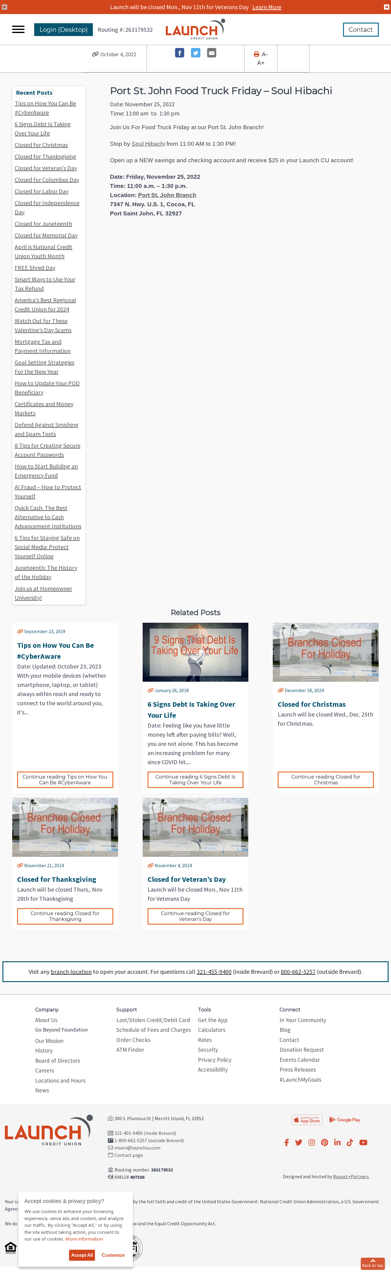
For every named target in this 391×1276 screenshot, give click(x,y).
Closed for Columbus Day (47, 179)
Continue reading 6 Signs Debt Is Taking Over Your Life (195, 780)
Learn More (266, 7)
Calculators (211, 1029)
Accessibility (213, 1069)
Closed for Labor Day (41, 191)
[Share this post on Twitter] (195, 52)
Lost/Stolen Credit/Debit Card (153, 1020)
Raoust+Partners (351, 1176)
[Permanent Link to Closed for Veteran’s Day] (151, 865)
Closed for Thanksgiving (45, 156)
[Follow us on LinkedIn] (337, 1142)
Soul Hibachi (148, 144)
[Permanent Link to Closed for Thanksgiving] (20, 865)
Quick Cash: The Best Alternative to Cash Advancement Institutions (48, 517)
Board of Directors (57, 1060)
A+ (261, 63)
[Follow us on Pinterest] (325, 1142)
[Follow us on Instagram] (311, 1142)
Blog (285, 1029)
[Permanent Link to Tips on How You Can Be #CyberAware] (20, 631)
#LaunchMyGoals (300, 1079)
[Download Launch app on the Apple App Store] (307, 1120)
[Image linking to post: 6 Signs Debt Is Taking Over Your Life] (196, 652)
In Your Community (303, 1020)
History (44, 1050)
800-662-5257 (298, 971)
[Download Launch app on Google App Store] (345, 1119)
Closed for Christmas (41, 144)
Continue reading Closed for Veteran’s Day (196, 916)
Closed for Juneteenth (43, 223)
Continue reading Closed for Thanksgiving (66, 916)
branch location (71, 971)
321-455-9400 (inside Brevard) (145, 1133)
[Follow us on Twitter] (299, 1142)
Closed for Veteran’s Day (46, 168)
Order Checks (133, 1039)
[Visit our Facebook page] (286, 1142)
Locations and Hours (60, 1080)
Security (208, 1049)
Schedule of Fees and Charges (153, 1029)
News (42, 1090)
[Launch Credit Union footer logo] (49, 1131)
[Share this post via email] (212, 52)
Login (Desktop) (63, 29)
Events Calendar (300, 1059)
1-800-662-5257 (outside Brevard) (149, 1140)
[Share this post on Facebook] (180, 52)
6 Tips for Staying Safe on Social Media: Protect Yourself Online (47, 547)
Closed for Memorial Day (46, 235)
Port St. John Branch (167, 195)
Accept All (82, 1255)
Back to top (372, 1265)
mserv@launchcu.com (137, 1148)
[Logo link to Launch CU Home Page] (195, 29)
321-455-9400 (214, 971)
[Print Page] (257, 54)
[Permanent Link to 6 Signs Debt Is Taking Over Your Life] (151, 690)
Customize (113, 1255)
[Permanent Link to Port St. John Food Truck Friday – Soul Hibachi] (95, 54)
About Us (46, 1020)
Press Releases (298, 1069)
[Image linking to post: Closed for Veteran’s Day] (196, 827)
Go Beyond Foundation (61, 1029)
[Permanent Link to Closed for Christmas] (281, 690)
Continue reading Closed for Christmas (326, 780)
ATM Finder (130, 1049)
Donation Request (302, 1049)
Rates (205, 1039)
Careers (44, 1070)
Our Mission (49, 1040)
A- (265, 54)
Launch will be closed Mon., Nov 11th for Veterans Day (195, 7)
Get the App (213, 1020)
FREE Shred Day (35, 267)
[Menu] (18, 29)
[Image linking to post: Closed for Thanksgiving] (65, 827)
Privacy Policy (215, 1059)
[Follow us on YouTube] (363, 1142)
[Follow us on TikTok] (350, 1142)
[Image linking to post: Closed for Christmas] (326, 652)
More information (84, 1239)
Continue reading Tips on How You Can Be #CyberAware (66, 780)
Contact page (129, 1155)
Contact (361, 29)
